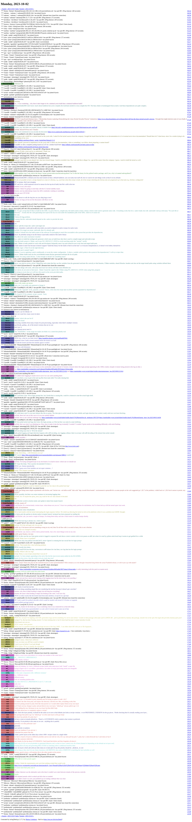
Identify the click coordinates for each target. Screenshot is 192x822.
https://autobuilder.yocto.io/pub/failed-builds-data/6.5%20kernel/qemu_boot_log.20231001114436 (130, 417)
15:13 (189, 536)
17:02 (189, 609)
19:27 (189, 688)
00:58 (189, 13)
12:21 (189, 369)
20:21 (189, 701)
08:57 (189, 212)
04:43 (189, 70)
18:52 (189, 653)
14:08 (189, 450)
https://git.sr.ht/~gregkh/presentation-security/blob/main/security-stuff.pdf (74, 127)
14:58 (189, 486)
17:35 (189, 624)
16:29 (189, 596)
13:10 (189, 415)
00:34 (189, 11)
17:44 (189, 629)
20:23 (189, 712)
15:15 (189, 543)
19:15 (189, 662)
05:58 (189, 90)
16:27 (189, 591)
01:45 (189, 33)
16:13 (189, 576)
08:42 (189, 186)
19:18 (189, 673)
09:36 (189, 290)
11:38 (189, 349)
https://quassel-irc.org (63, 631)
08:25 (189, 162)
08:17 (189, 149)
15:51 (189, 562)
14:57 (189, 484)
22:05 (189, 787)
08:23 (189, 156)
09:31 (189, 283)
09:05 (189, 257)
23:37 (189, 809)
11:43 (189, 351)
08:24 (189, 160)
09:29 (189, 281)
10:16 (189, 305)
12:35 (189, 395)
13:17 (189, 417)
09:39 (189, 296)
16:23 (189, 585)
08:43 (189, 189)
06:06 (189, 92)
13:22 (189, 420)
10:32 (189, 312)
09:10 (189, 268)
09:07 (189, 261)
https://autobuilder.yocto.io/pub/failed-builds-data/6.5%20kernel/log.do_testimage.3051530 (70, 417)
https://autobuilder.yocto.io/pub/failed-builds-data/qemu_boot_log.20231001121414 (40, 371)
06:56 (189, 110)
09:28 (189, 279)
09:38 (189, 294)
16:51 (189, 604)
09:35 (189, 287)
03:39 (189, 59)
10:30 (189, 309)
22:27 (189, 792)
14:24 (189, 462)
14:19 (189, 457)
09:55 (189, 301)
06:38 (189, 106)
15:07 (189, 488)
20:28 (189, 739)
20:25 (189, 717)
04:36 (189, 66)
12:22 (189, 371)
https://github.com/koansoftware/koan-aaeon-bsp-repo (31, 147)
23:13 (189, 805)
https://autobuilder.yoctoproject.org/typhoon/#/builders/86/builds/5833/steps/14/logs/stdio (45, 369)
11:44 (189, 353)
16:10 (189, 574)
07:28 (189, 114)
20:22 (189, 706)
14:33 (189, 468)
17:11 (189, 611)
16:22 (189, 582)
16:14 (189, 580)
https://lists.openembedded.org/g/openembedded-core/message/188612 (44, 455)
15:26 (189, 551)
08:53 (189, 206)
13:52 (189, 446)
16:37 (189, 598)
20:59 (189, 765)
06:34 (189, 101)
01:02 (189, 17)
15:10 (189, 512)
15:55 (189, 567)
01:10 (189, 24)
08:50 (189, 204)
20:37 (189, 754)
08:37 (189, 182)
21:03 (189, 781)
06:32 (189, 99)
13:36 (189, 439)
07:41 (189, 129)
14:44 (189, 477)
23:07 (189, 798)
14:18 (189, 455)
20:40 (189, 756)
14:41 (189, 473)
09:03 (189, 254)
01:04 (189, 20)
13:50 (189, 442)
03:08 (189, 53)
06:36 (189, 103)
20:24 (189, 715)
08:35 (189, 175)
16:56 (189, 607)
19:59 (189, 693)
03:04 (189, 51)
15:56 (189, 569)
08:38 (189, 184)
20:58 (189, 759)
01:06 (189, 22)
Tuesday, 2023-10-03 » (26, 9)
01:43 (189, 31)
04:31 (189, 64)
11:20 (189, 345)
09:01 (189, 243)
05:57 (189, 88)
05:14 (189, 73)
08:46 (189, 200)
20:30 (189, 741)
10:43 (189, 334)
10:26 (189, 307)
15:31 (189, 556)
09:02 (189, 250)
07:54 (189, 134)
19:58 (189, 690)
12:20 (189, 367)
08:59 (189, 230)
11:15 (189, 338)
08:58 (189, 219)
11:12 (189, 336)
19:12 (189, 657)
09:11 (189, 270)
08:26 (189, 164)
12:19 (189, 365)
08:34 (189, 171)
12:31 (189, 384)
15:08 (189, 491)
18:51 (189, 648)
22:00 (189, 785)
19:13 (189, 659)
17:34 (189, 620)
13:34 (189, 437)
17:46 (189, 644)
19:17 (189, 671)
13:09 (189, 413)
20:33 (189, 748)
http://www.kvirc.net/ (72, 446)
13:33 (189, 433)
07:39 (189, 125)
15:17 (189, 545)
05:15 (189, 75)
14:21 (189, 459)
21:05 (189, 783)
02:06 (189, 37)
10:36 (189, 325)
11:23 (189, 347)
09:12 (189, 272)
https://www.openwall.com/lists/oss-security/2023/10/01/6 (66, 132)
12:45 (189, 402)
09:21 (189, 276)
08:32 (189, 169)
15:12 (189, 532)
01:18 (189, 26)
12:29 (189, 380)
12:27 (189, 378)
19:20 (189, 684)
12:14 (189, 362)
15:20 (189, 549)
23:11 (189, 803)
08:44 (189, 193)
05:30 (189, 81)
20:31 (189, 745)
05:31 (189, 84)
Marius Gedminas (31, 819)
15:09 (189, 501)
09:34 (189, 285)
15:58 (189, 571)
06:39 (189, 108)
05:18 (189, 77)
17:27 (189, 615)
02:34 (189, 44)
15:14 (189, 540)
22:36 (189, 796)
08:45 (189, 197)
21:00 (189, 774)
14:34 (189, 470)
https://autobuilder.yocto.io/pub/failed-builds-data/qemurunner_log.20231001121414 (96, 371)
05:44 (189, 86)
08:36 (189, 178)
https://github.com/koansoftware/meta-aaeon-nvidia (78, 144)
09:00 (189, 232)
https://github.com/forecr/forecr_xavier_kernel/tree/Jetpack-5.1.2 (34, 140)
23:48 (189, 812)
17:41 (189, 626)
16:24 (189, 587)
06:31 (189, 97)
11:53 (189, 358)
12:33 (189, 387)
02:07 (189, 39)
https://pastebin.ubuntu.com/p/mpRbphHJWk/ (53, 338)
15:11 (189, 525)
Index (17, 9)
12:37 (189, 398)
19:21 (189, 686)
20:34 (189, 752)
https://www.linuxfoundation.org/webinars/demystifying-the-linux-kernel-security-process (126, 119)
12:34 (189, 393)
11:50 (189, 356)
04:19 (189, 62)
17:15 (189, 613)
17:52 (189, 646)
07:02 (189, 112)
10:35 (189, 316)
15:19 (189, 547)
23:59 (189, 814)
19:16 (189, 664)
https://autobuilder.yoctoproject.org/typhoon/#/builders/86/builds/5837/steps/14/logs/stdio (48, 569)
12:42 (189, 400)
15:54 (189, 565)
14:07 (189, 448)
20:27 (189, 737)
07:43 (189, 132)
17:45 (189, 631)
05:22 (189, 79)
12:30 (189, 382)
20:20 (189, 695)
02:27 (189, 42)
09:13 (189, 274)
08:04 (189, 137)
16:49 (189, 600)
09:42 (189, 298)
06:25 (189, 95)
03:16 (189, 57)
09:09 (189, 263)
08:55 (189, 208)
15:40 (189, 560)
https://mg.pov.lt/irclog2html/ (53, 819)
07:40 (189, 127)
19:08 (189, 655)
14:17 (189, 453)
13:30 (189, 431)
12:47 (189, 404)
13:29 (189, 426)
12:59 (189, 411)
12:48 (189, 406)
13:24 (189, 424)
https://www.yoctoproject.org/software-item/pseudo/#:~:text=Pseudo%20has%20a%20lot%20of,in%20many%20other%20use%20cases (57, 765)
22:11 (189, 790)
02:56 (189, 46)
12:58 (189, 409)
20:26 (189, 726)
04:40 (189, 68)
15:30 (189, 554)
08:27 (189, 167)
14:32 (189, 464)
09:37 (189, 292)
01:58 (189, 35)
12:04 (189, 360)
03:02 (189, 48)
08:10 (189, 144)
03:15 (189, 55)
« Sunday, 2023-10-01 (8, 9)
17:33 (189, 618)
